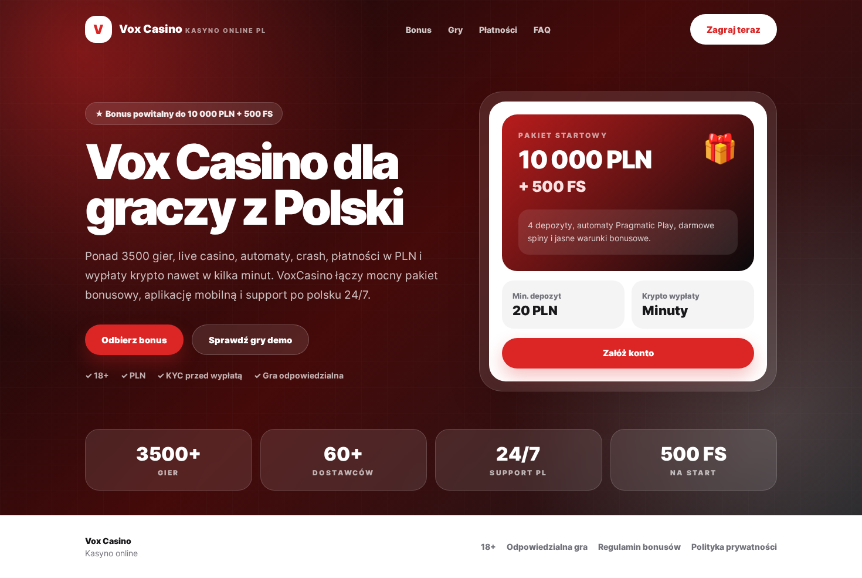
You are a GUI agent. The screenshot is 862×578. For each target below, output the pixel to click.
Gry (455, 30)
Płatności (498, 30)
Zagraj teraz (734, 29)
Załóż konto (628, 353)
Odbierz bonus (134, 340)
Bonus (419, 30)
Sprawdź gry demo (250, 340)
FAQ (542, 30)
